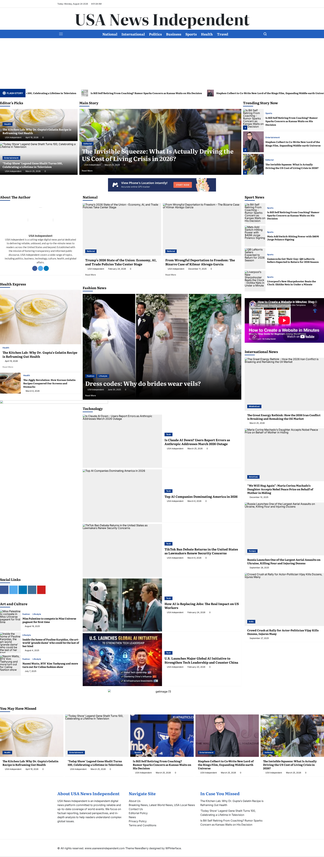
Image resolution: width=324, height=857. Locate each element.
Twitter (40, 268)
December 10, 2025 (259, 497)
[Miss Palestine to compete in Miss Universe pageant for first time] (10, 620)
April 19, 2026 (31, 137)
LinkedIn (46, 268)
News (132, 817)
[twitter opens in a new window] (13, 590)
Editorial (269, 137)
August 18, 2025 (32, 626)
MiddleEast (254, 406)
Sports (191, 33)
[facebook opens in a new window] (4, 590)
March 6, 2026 (32, 391)
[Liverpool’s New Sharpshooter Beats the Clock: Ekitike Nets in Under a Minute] (255, 281)
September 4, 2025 (116, 390)
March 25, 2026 (32, 171)
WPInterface (173, 848)
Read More (92, 170)
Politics (155, 33)
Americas (253, 477)
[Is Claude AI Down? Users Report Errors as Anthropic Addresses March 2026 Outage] (122, 441)
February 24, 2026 (117, 269)
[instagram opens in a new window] (32, 590)
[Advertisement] (162, 63)
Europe (252, 551)
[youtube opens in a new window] (41, 590)
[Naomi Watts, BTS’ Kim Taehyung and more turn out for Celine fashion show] (10, 665)
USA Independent (13, 137)
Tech (168, 434)
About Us (134, 801)
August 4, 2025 (32, 650)
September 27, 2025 (259, 638)
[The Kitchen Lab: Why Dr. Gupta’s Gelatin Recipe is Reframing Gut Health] (253, 164)
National (109, 33)
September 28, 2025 (259, 568)
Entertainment (11, 158)
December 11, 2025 (197, 269)
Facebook (34, 268)
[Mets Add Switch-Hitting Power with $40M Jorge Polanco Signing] (255, 236)
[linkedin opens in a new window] (23, 590)
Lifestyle (37, 614)
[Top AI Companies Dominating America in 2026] (122, 495)
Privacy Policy (138, 821)
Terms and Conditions (142, 825)
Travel (222, 33)
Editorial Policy (138, 813)
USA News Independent (162, 18)
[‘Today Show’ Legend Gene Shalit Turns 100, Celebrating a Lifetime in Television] (97, 735)
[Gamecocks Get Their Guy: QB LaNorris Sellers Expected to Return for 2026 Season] (255, 258)
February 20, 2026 (196, 667)
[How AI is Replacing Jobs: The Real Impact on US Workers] (122, 604)
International (133, 33)
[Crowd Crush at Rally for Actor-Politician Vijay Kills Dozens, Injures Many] (284, 599)
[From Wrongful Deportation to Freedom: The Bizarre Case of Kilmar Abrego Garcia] (202, 229)
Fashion (26, 614)
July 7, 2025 (30, 671)
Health (207, 33)
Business (173, 33)
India (251, 621)
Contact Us (136, 809)
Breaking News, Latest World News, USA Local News (162, 805)
